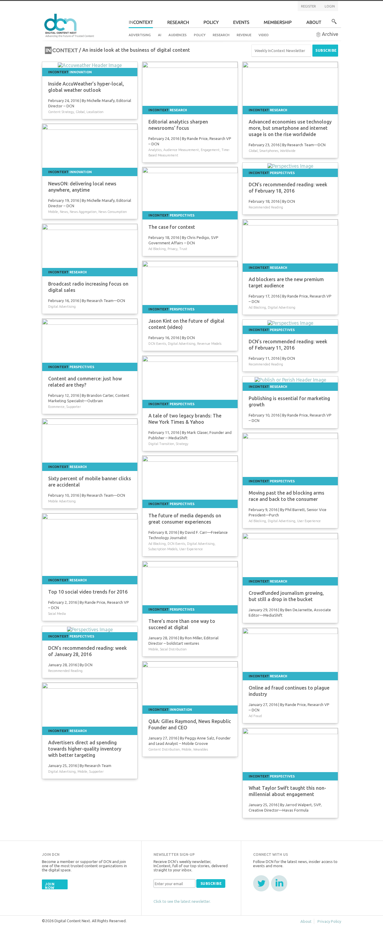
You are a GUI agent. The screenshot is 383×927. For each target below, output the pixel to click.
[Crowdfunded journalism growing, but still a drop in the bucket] (290, 554)
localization (95, 112)
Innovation (80, 72)
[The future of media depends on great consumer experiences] (190, 477)
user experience (309, 521)
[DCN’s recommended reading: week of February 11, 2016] (290, 322)
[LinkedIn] (279, 883)
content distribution (164, 749)
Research (221, 35)
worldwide (288, 151)
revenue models (209, 343)
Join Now (49, 886)
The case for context (171, 227)
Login (330, 6)
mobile (53, 212)
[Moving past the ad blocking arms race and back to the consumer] (290, 454)
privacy (172, 249)
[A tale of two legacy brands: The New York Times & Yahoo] (190, 377)
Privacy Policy (329, 921)
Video (264, 35)
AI (159, 35)
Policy (200, 35)
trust (183, 249)
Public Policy (211, 24)
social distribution (173, 649)
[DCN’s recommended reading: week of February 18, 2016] (290, 165)
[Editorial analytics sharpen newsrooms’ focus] (190, 83)
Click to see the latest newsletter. (182, 901)
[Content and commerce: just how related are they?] (89, 340)
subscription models (162, 549)
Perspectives (282, 173)
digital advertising (281, 307)
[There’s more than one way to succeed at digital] (190, 582)
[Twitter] (261, 883)
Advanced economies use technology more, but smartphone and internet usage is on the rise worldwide (290, 128)
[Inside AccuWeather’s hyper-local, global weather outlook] (90, 64)
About (313, 24)
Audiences (177, 35)
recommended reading (266, 207)
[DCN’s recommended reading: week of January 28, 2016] (90, 629)
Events (241, 24)
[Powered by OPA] (103, 14)
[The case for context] (190, 188)
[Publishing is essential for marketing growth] (290, 379)
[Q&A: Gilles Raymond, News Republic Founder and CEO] (190, 682)
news (64, 212)
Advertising (140, 35)
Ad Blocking (157, 249)
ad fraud (255, 716)
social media (57, 613)
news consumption (112, 212)
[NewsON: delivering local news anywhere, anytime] (89, 145)
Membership (278, 24)
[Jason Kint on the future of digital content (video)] (190, 282)
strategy (182, 444)
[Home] (70, 24)
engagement (210, 150)
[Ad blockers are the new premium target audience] (290, 240)
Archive (329, 34)
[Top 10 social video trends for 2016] (89, 544)
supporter (73, 406)
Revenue (244, 35)
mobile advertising (62, 501)
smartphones (268, 151)
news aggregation (83, 212)
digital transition (161, 444)
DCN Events (157, 343)
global (80, 112)
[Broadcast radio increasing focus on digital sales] (89, 245)
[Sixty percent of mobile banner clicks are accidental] (89, 440)
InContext (141, 24)
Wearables (200, 749)
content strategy (61, 112)
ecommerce (56, 406)
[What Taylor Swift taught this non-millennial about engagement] (290, 749)
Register (308, 6)
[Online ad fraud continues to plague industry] (290, 649)
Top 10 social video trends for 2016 (87, 591)
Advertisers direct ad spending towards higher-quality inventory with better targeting (84, 749)
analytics (155, 150)
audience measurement (181, 150)
